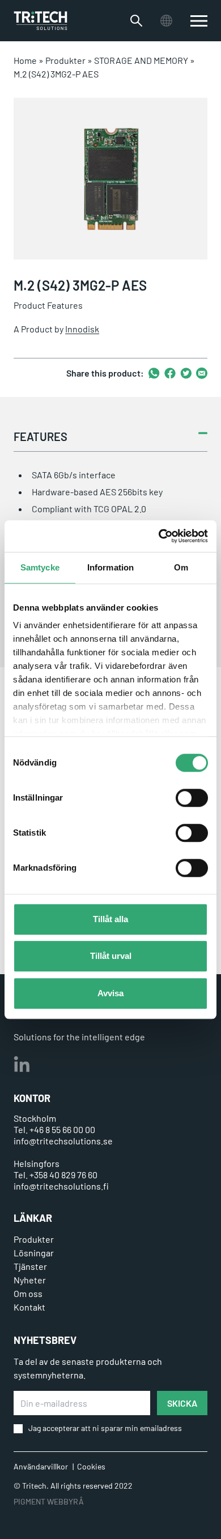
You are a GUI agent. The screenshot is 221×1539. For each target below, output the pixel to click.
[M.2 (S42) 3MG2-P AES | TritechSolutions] (40, 20)
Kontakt (29, 1307)
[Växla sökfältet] (136, 21)
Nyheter (30, 1279)
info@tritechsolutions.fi (61, 1186)
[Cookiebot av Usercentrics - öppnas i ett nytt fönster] (159, 536)
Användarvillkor (41, 1466)
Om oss (28, 1293)
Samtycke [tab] (40, 567)
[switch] (192, 798)
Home (25, 60)
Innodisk (82, 328)
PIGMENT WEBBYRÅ (49, 1501)
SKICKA (182, 1403)
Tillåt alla (110, 919)
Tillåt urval (110, 956)
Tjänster (30, 1266)
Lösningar (34, 1252)
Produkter (65, 60)
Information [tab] (110, 567)
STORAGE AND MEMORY (141, 60)
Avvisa (110, 993)
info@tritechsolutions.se (63, 1140)
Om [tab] (181, 567)
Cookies (91, 1466)
